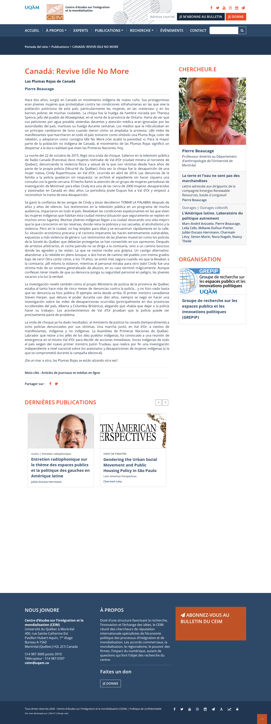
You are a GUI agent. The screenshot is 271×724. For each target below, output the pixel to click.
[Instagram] (230, 8)
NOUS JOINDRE (42, 610)
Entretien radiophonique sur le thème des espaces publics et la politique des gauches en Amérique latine (60, 468)
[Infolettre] (243, 8)
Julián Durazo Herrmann (46, 482)
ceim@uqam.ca (37, 663)
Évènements (171, 30)
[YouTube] (224, 8)
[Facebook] (211, 8)
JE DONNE (236, 16)
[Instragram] (197, 709)
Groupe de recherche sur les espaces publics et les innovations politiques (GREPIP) (209, 309)
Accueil (32, 30)
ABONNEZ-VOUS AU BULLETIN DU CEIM (205, 618)
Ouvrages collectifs (214, 208)
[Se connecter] (237, 709)
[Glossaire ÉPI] (221, 709)
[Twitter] (218, 8)
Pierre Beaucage (39, 88)
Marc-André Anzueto (198, 223)
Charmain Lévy (112, 481)
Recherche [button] (140, 30)
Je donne (110, 683)
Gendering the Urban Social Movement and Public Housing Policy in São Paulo (130, 465)
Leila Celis (189, 228)
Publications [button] (107, 30)
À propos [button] (55, 30)
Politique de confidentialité (145, 708)
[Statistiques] (229, 709)
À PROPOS (112, 610)
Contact (198, 30)
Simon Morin (200, 237)
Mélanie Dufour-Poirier (215, 228)
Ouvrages (189, 208)
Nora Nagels (221, 237)
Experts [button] (80, 30)
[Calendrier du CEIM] (237, 8)
